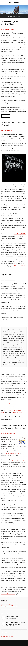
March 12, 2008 (9, 29)
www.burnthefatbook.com (8, 594)
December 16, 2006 (10, 433)
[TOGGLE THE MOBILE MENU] (2, 2)
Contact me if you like (7, 636)
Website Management (7, 604)
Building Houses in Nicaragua (9, 605)
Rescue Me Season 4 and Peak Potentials (13, 123)
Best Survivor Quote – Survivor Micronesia (10, 22)
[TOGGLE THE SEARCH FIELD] (26, 2)
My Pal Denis (6, 274)
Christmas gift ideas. (16, 412)
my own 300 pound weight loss (11, 453)
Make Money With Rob (20, 234)
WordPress (17, 643)
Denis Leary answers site (15, 404)
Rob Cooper (14, 2)
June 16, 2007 (8, 130)
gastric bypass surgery (18, 460)
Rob (2, 29)
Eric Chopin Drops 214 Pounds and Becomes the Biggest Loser (13, 426)
